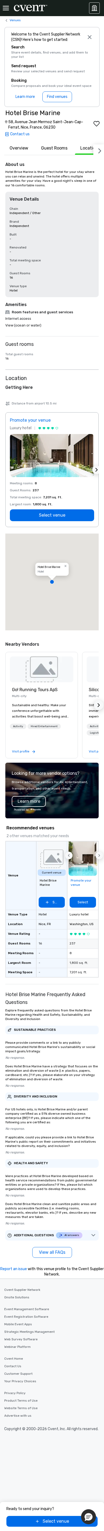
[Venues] (94, 8)
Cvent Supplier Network (22, 1290)
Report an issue (13, 1269)
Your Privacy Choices (20, 1381)
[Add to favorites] (96, 123)
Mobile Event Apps (18, 1324)
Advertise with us (17, 1416)
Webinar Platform (17, 1347)
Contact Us (12, 1366)
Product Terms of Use (21, 1400)
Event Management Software (26, 1309)
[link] (41, 669)
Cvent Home (13, 1359)
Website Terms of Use (21, 1408)
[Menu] (6, 8)
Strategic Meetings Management (29, 1332)
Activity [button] (18, 726)
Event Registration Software (26, 1317)
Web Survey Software (21, 1339)
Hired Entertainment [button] (44, 726)
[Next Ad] (96, 470)
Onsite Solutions (16, 1297)
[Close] (89, 37)
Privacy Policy (15, 1393)
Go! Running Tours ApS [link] (35, 689)
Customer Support (18, 1374)
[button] (52, 582)
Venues (15, 20)
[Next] (98, 149)
